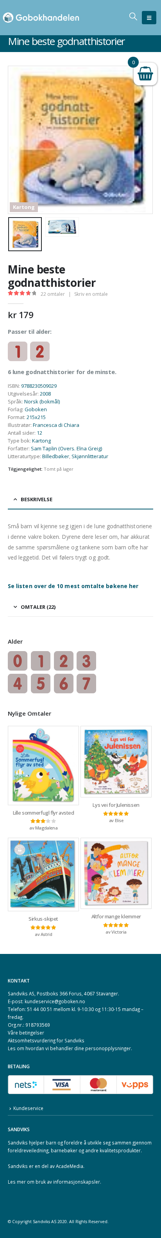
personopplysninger (108, 1048)
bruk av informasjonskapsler (68, 1182)
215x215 (36, 417)
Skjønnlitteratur (90, 456)
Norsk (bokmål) (42, 401)
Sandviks (18, 1142)
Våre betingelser (26, 1032)
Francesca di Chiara (56, 424)
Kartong (41, 440)
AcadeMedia (69, 1166)
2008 (45, 393)
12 (39, 432)
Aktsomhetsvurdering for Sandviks (46, 1040)
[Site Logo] (41, 17)
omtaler (53, 294)
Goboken (36, 409)
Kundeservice (28, 1108)
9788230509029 (39, 385)
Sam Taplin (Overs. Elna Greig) (66, 448)
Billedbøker (55, 456)
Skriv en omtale (91, 294)
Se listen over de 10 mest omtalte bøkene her (73, 586)
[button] (149, 17)
